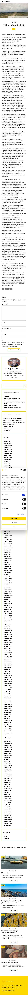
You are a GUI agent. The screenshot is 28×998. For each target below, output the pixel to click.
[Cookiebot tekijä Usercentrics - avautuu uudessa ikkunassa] (20, 470)
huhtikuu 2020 (7, 585)
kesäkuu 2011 (7, 786)
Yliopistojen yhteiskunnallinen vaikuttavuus (11, 429)
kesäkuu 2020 (7, 581)
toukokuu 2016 (8, 675)
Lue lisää (13, 880)
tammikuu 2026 (8, 453)
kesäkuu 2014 (7, 718)
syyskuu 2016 (7, 669)
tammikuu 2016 (8, 683)
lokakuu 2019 (7, 597)
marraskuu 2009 (8, 823)
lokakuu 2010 (7, 802)
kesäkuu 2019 (7, 605)
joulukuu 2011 (7, 776)
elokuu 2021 (7, 554)
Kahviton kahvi (10, 424)
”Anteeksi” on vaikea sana (18, 422)
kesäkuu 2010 (7, 809)
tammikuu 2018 (8, 638)
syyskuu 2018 (7, 624)
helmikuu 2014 (8, 726)
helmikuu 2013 (8, 749)
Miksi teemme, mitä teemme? (14, 418)
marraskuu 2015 (8, 687)
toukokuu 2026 (8, 445)
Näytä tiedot (20, 514)
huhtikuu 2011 (7, 790)
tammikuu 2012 (8, 774)
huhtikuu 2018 (7, 632)
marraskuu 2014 (8, 710)
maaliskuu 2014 (8, 724)
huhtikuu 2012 (7, 768)
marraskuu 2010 (8, 800)
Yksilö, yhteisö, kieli (17, 420)
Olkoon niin (7, 396)
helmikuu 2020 (8, 589)
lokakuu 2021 (7, 550)
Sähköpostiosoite (6, 328)
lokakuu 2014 (7, 712)
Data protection (16, 987)
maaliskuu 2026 (8, 449)
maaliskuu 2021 (8, 562)
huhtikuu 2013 (7, 745)
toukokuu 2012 (8, 765)
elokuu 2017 (7, 648)
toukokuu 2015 (8, 698)
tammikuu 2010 (8, 819)
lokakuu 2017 (7, 644)
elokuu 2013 (7, 739)
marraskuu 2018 (8, 620)
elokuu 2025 (7, 463)
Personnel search (6, 985)
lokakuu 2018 (7, 622)
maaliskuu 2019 (8, 611)
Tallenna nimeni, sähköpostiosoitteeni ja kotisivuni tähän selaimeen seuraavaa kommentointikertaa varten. (13, 344)
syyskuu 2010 (7, 804)
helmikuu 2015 (8, 704)
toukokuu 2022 (8, 535)
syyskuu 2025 (7, 461)
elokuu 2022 (7, 531)
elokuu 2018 (7, 626)
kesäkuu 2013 (7, 741)
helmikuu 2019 (8, 613)
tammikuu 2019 (8, 615)
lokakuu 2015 (7, 689)
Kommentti (5, 304)
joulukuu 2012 (7, 753)
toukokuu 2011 (8, 788)
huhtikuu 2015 (7, 700)
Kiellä (14, 527)
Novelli (6, 838)
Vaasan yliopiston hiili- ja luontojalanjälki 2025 (14, 402)
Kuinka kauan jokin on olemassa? (12, 407)
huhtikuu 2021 (7, 560)
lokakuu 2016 (7, 667)
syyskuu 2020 (7, 574)
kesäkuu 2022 (7, 533)
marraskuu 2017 (8, 642)
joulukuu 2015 (7, 685)
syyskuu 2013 (7, 737)
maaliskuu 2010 (8, 815)
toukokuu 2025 (8, 468)
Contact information (17, 985)
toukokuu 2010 (8, 811)
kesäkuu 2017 (7, 650)
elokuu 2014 (7, 716)
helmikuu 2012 (8, 772)
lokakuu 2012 (7, 757)
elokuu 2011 (7, 784)
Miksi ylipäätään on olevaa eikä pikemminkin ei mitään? (12, 399)
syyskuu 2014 (7, 714)
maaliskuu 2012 (8, 770)
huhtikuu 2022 (7, 537)
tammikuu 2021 (8, 566)
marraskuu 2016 (8, 665)
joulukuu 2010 (7, 798)
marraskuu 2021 (8, 548)
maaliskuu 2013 (8, 747)
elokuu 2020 (7, 576)
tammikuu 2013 (8, 751)
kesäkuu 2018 (7, 628)
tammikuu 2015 (8, 706)
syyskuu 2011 (7, 782)
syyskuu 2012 (7, 759)
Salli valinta (14, 522)
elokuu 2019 (7, 601)
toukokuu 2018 (8, 630)
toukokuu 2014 (8, 720)
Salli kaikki (14, 518)
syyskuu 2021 (7, 552)
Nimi (3, 322)
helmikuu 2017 (8, 659)
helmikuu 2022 (8, 541)
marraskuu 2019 (8, 595)
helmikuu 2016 (8, 681)
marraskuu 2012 (8, 755)
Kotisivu (4, 334)
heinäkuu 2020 (8, 578)
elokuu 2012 (7, 761)
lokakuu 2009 (7, 825)
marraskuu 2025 (8, 457)
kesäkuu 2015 (7, 696)
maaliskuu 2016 (8, 679)
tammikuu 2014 (8, 729)
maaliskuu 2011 (8, 792)
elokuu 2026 (7, 441)
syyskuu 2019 (7, 599)
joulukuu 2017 (7, 640)
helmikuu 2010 (8, 817)
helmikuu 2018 (8, 636)
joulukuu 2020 (7, 568)
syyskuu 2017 (7, 646)
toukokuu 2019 (8, 607)
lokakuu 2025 (7, 459)
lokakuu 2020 (7, 572)
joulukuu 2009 (7, 821)
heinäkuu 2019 (8, 603)
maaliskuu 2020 (8, 587)
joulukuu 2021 (7, 546)
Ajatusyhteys (5, 1)
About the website (6, 987)
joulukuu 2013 (7, 731)
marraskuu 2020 (8, 570)
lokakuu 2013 (7, 735)
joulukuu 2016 (7, 663)
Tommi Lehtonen (8, 426)
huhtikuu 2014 (7, 722)
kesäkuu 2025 (7, 465)
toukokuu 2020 (8, 583)
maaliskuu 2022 (8, 539)
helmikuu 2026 (8, 451)
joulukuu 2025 (7, 455)
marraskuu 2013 (8, 733)
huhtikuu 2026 (7, 447)
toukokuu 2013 (8, 743)
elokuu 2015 (7, 694)
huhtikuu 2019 (7, 609)
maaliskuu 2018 (8, 634)
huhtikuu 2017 (7, 655)
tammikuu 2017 (8, 661)
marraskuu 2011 (8, 778)
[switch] (24, 499)
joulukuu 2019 (7, 593)
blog (14, 29)
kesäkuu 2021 (7, 556)
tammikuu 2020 (8, 591)
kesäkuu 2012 (7, 763)
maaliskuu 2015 (8, 702)
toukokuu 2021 (8, 558)
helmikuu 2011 (8, 794)
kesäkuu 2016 (7, 673)
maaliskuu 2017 (8, 657)
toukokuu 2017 (8, 652)
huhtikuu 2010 (7, 813)
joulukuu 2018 (7, 618)
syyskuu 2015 (7, 692)
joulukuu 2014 (7, 708)
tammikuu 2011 (8, 796)
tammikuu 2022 (8, 544)
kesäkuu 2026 (7, 443)
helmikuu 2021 (8, 564)
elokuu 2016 (7, 671)
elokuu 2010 (7, 807)
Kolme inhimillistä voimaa (10, 405)
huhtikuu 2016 (7, 677)
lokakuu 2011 (7, 780)
